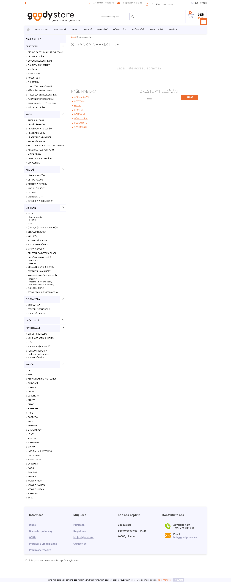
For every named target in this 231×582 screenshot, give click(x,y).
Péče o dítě (138, 29)
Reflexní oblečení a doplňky (43, 275)
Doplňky (33, 279)
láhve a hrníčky (36, 175)
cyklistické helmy (37, 334)
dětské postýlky (37, 56)
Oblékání (102, 29)
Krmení (88, 29)
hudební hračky (36, 141)
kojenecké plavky (37, 240)
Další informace (164, 580)
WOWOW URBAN (36, 489)
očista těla (119, 29)
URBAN (32, 263)
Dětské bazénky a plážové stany (45, 52)
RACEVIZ (33, 261)
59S (29, 370)
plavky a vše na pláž (39, 346)
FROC (30, 413)
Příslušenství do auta (40, 90)
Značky (173, 29)
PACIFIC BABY (34, 455)
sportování (156, 29)
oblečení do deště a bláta (42, 253)
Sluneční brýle (36, 288)
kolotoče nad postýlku (41, 150)
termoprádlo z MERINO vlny (43, 292)
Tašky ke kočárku (37, 107)
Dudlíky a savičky (37, 184)
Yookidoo (33, 493)
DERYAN (32, 400)
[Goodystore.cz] (53, 16)
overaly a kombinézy (39, 271)
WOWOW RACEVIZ (36, 485)
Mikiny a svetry (36, 249)
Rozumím (178, 580)
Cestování (60, 29)
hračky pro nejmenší (39, 137)
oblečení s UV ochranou (41, 267)
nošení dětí (34, 78)
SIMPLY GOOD (34, 459)
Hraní (75, 29)
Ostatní (32, 192)
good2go (33, 417)
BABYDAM (33, 383)
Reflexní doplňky (37, 351)
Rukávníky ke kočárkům (41, 99)
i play (31, 434)
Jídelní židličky (36, 188)
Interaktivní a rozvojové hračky (46, 146)
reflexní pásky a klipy (39, 354)
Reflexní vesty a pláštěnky (41, 284)
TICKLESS (32, 472)
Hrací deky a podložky (40, 129)
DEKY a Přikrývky (37, 232)
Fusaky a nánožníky (39, 65)
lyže (30, 342)
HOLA (30, 421)
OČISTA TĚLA (34, 305)
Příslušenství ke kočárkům (43, 95)
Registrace (168, 4)
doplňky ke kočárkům (40, 61)
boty (30, 214)
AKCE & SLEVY (42, 29)
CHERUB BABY (35, 430)
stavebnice (34, 163)
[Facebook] (26, 3)
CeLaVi (31, 391)
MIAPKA (32, 447)
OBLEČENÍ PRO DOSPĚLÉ (39, 257)
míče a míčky (34, 154)
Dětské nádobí (36, 180)
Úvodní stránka (28, 30)
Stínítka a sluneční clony (42, 103)
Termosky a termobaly (40, 201)
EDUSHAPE (33, 408)
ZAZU (30, 498)
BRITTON (32, 387)
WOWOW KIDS (35, 481)
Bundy (31, 223)
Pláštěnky (33, 82)
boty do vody (35, 217)
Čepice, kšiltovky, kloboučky (43, 228)
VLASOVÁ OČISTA (36, 313)
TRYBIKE (32, 476)
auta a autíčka (36, 120)
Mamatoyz (33, 442)
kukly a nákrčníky (38, 244)
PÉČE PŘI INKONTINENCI (39, 309)
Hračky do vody (36, 133)
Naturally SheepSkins (40, 451)
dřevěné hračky (36, 124)
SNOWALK (33, 464)
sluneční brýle (36, 357)
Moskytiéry (34, 73)
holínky (32, 220)
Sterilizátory (35, 197)
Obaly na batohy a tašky (40, 282)
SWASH (31, 468)
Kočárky (32, 69)
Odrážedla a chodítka (40, 158)
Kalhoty (32, 236)
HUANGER (33, 425)
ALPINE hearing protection (42, 379)
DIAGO (31, 404)
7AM (30, 374)
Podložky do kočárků (40, 86)
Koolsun (32, 438)
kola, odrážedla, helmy (41, 338)
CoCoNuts (33, 396)
